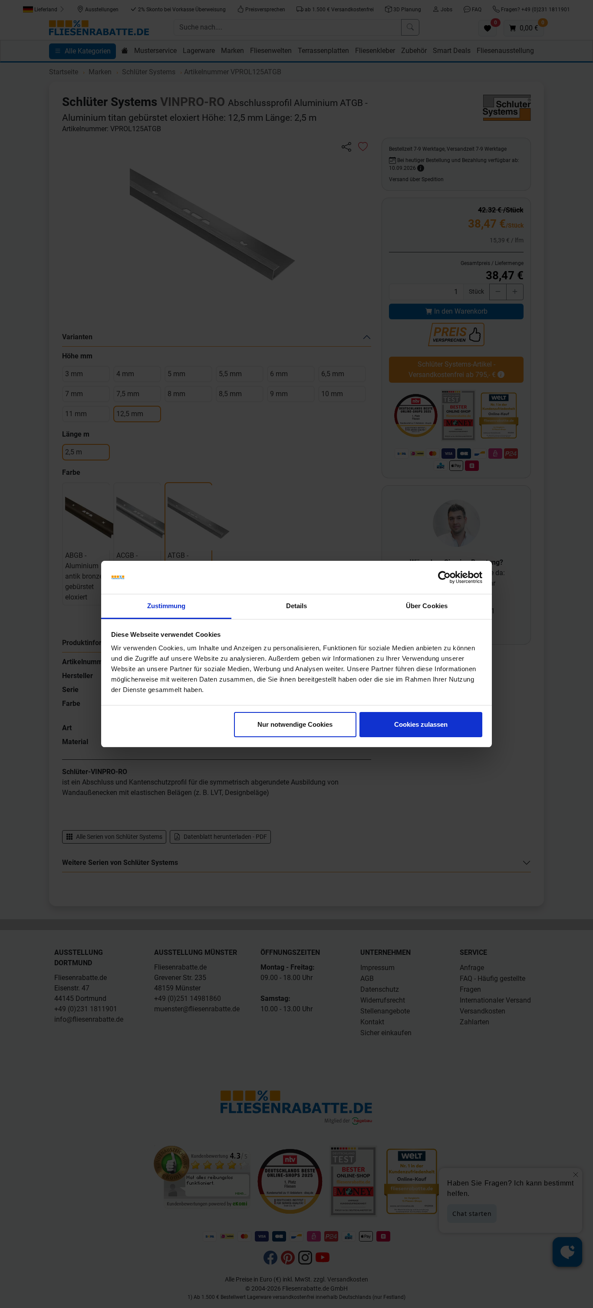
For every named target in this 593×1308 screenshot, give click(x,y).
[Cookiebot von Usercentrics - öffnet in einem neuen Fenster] (444, 577)
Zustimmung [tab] (166, 605)
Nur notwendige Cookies (295, 724)
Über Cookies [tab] (427, 605)
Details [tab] (296, 605)
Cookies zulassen (421, 724)
